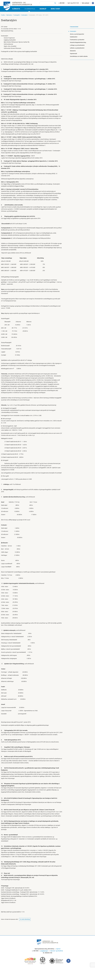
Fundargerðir (16, 15)
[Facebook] (93, 3)
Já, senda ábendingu (25, 919)
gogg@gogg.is (44, 951)
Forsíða (3, 15)
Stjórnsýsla (9, 15)
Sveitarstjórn (24, 15)
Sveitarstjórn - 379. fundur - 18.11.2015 (38, 15)
